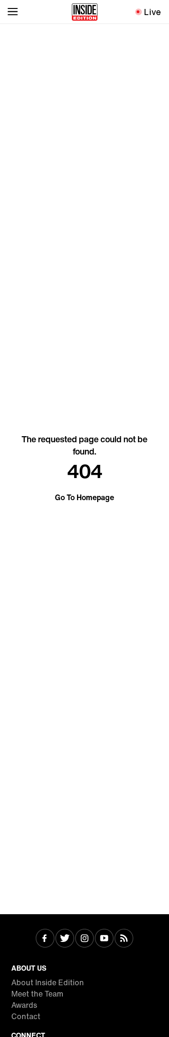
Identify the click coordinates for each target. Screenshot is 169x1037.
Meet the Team (37, 993)
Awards (24, 1005)
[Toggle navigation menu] (13, 12)
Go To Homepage (84, 497)
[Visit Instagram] (84, 939)
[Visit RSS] (124, 939)
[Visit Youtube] (104, 939)
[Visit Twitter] (64, 939)
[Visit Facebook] (45, 939)
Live (152, 12)
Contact (25, 1016)
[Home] (85, 11)
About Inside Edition (47, 982)
